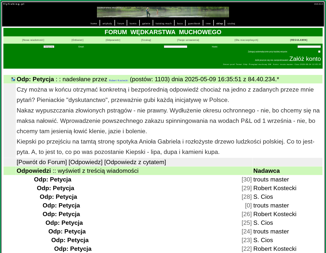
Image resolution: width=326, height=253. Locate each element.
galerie (146, 23)
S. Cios (263, 196)
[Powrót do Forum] (42, 162)
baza (180, 23)
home (94, 23)
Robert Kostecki (118, 80)
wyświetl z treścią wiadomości (98, 170)
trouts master (271, 179)
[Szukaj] (146, 40)
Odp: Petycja (52, 179)
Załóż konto (305, 58)
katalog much (164, 23)
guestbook (194, 23)
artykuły (107, 23)
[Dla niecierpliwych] (246, 40)
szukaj (231, 23)
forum (120, 23)
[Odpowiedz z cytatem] (135, 162)
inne (208, 23)
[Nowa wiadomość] (33, 40)
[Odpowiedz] (113, 40)
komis (133, 23)
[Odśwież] (78, 40)
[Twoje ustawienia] (188, 40)
